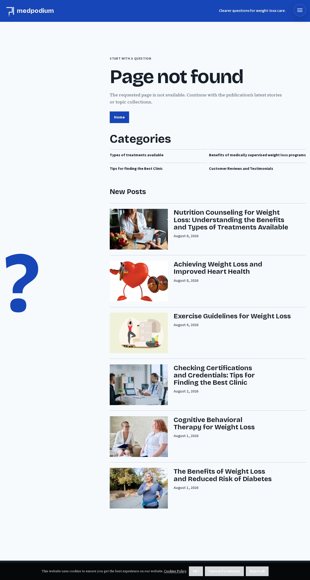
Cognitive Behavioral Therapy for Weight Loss (214, 423)
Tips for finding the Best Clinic (136, 168)
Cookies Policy (175, 571)
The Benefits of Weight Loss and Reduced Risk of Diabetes (223, 475)
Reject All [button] (257, 571)
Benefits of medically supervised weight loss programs (257, 155)
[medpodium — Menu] (300, 10)
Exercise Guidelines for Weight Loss (232, 316)
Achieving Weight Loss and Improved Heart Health (218, 268)
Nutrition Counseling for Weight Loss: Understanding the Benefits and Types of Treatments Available (231, 219)
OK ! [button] (196, 571)
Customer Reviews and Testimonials (241, 168)
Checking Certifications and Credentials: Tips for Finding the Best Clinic (214, 375)
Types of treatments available (136, 155)
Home (119, 117)
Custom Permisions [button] (224, 571)
